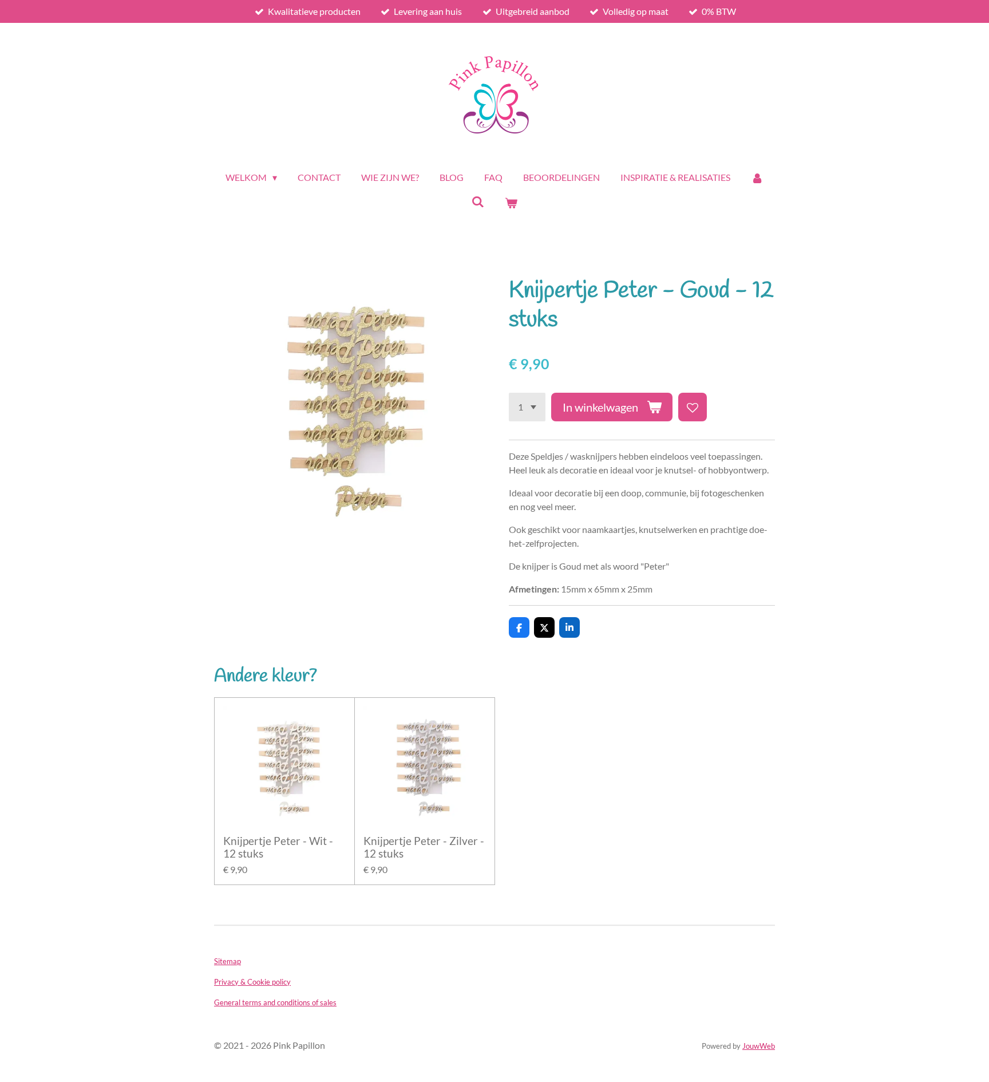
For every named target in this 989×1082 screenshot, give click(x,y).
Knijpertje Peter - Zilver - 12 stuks (423, 847)
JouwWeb (758, 1046)
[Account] (757, 177)
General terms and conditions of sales (275, 1002)
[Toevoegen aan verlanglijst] (692, 407)
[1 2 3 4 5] (527, 407)
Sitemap (227, 961)
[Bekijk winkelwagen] (511, 202)
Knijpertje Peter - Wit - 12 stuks (278, 847)
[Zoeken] (478, 201)
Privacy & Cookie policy (252, 981)
